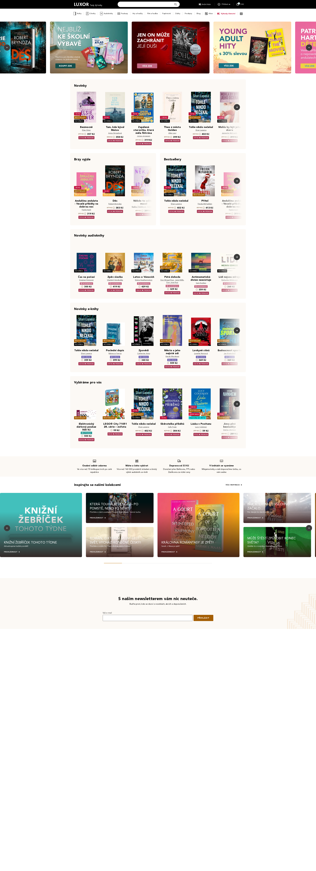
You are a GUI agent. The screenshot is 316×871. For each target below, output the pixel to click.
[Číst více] (89, 47)
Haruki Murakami (172, 356)
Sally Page (172, 427)
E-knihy (93, 13)
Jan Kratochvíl (229, 353)
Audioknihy (108, 13)
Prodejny (188, 13)
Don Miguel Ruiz (167, 280)
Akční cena (194, 414)
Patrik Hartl (86, 210)
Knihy (79, 13)
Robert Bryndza (115, 204)
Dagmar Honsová (86, 280)
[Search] (175, 4)
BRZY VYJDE (80, 195)
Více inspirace (233, 485)
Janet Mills (179, 280)
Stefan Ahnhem (229, 430)
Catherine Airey (143, 353)
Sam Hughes (201, 283)
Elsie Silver (86, 130)
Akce (211, 13)
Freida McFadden (205, 204)
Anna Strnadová (115, 133)
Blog (198, 13)
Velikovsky (151, 207)
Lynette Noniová (201, 353)
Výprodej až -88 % (197, 418)
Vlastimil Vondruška (115, 280)
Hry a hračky (138, 13)
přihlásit (203, 618)
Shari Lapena (201, 130)
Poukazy (124, 13)
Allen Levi (172, 133)
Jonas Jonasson (143, 136)
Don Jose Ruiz (172, 282)
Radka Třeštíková (139, 207)
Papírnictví (166, 13)
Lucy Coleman (201, 427)
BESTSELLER (80, 117)
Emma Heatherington (143, 280)
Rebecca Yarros (115, 353)
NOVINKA (79, 121)
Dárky (177, 13)
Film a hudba (152, 13)
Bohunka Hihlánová (229, 280)
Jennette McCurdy (229, 133)
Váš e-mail (107, 613)
